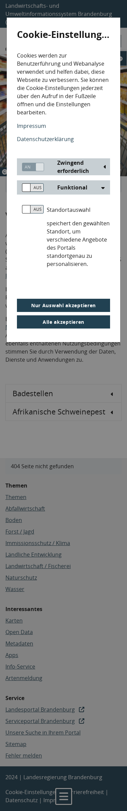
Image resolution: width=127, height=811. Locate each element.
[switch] (30, 167)
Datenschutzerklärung (45, 139)
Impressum (31, 126)
